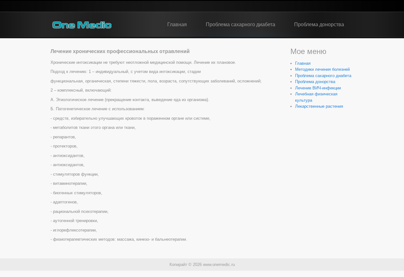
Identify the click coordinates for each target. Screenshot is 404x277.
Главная (177, 24)
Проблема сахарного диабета (240, 24)
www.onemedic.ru (219, 264)
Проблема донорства (319, 24)
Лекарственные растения (319, 106)
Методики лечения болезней (322, 69)
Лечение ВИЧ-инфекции (318, 88)
